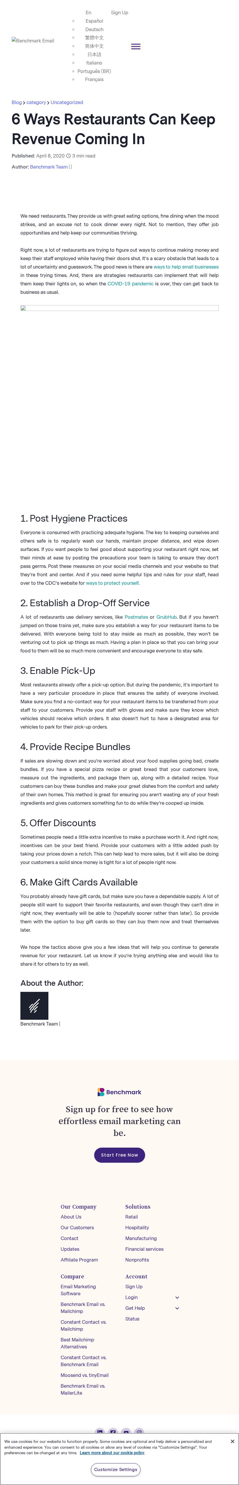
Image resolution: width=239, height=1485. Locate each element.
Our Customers (77, 1227)
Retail (131, 1217)
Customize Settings (116, 1469)
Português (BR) (94, 71)
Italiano (94, 63)
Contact (69, 1238)
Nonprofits (137, 1260)
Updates (70, 1249)
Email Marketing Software (78, 1290)
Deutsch (94, 29)
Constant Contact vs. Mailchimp (83, 1325)
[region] (119, 1459)
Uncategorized (67, 102)
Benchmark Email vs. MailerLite (83, 1389)
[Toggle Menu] (135, 46)
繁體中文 (94, 37)
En (88, 12)
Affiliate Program (79, 1260)
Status (132, 1319)
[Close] (232, 1441)
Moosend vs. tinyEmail (85, 1375)
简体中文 (94, 46)
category (36, 102)
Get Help (135, 1308)
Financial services (144, 1249)
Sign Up (119, 12)
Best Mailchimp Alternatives (77, 1343)
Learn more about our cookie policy (112, 1453)
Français (94, 79)
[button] (177, 1297)
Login (131, 1297)
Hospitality (137, 1227)
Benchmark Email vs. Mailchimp (83, 1308)
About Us (71, 1217)
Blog (17, 102)
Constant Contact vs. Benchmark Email (83, 1361)
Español (94, 21)
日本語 (94, 54)
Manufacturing (141, 1238)
